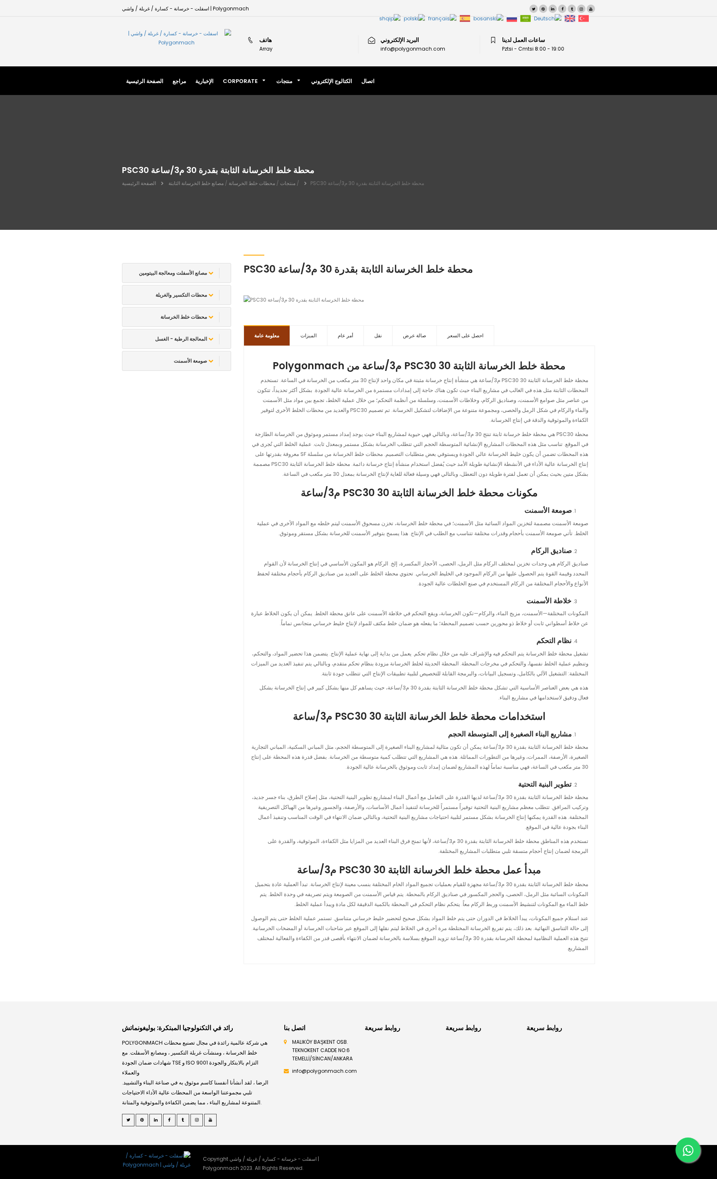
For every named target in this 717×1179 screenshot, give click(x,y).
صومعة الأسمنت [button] (191, 360)
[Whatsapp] (688, 1150)
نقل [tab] (378, 335)
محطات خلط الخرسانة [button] (184, 316)
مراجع (179, 81)
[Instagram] (581, 9)
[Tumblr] (572, 9)
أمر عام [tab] (345, 335)
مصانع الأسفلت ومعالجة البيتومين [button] (173, 272)
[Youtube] (591, 9)
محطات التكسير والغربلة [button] (182, 294)
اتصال (368, 81)
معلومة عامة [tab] (266, 335)
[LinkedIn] (553, 9)
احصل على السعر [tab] (465, 335)
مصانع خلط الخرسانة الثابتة (196, 183)
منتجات (284, 81)
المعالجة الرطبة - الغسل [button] (181, 338)
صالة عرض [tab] (414, 335)
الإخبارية (204, 81)
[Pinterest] (543, 9)
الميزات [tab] (308, 335)
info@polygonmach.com (324, 1070)
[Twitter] (533, 9)
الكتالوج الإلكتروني (331, 81)
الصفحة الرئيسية (144, 81)
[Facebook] (562, 9)
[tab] (176, 273)
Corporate (240, 81)
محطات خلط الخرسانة (252, 183)
